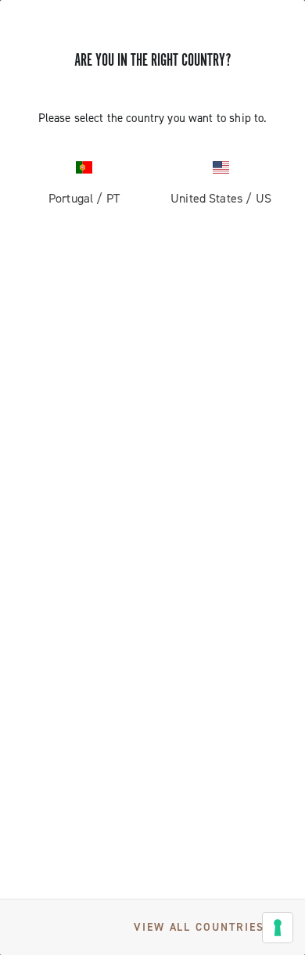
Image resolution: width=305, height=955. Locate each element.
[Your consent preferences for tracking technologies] (277, 927)
